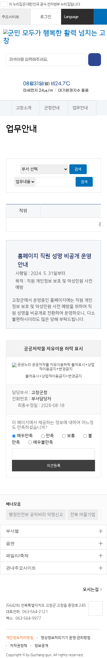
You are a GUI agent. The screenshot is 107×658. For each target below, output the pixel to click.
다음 (98, 504)
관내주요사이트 (18, 567)
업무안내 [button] (80, 107)
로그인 (45, 17)
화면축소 (65, 142)
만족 (50, 435)
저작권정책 (18, 646)
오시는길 (91, 589)
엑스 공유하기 (33, 142)
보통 (71, 435)
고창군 (25, 590)
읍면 (7, 543)
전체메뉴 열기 (97, 36)
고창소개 (23, 107)
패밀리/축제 (14, 555)
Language (78, 20)
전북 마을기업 (82, 514)
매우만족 (25, 435)
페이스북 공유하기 (22, 142)
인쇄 (11, 142)
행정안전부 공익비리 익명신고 (36, 514)
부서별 (9, 531)
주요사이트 (15, 20)
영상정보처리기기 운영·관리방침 (65, 638)
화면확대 (54, 142)
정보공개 (41, 646)
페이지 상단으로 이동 (95, 615)
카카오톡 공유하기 (44, 142)
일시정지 (92, 504)
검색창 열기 (100, 17)
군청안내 (51, 107)
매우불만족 (43, 442)
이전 (87, 504)
